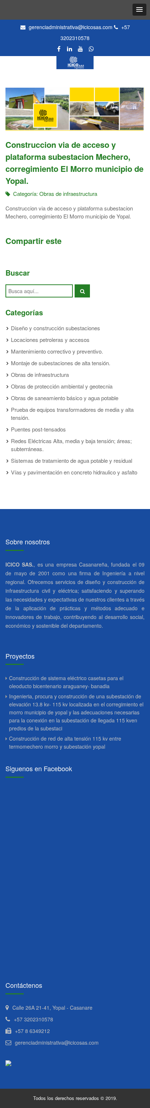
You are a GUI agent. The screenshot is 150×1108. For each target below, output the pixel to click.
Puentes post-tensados (38, 429)
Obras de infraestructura (68, 193)
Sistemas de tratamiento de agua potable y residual (71, 460)
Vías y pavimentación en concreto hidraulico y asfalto (74, 472)
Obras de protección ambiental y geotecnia (61, 386)
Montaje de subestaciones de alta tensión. (60, 363)
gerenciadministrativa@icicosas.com (70, 27)
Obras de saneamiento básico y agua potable (64, 398)
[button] (139, 10)
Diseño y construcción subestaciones (55, 328)
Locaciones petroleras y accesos (50, 339)
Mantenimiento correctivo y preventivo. (57, 351)
